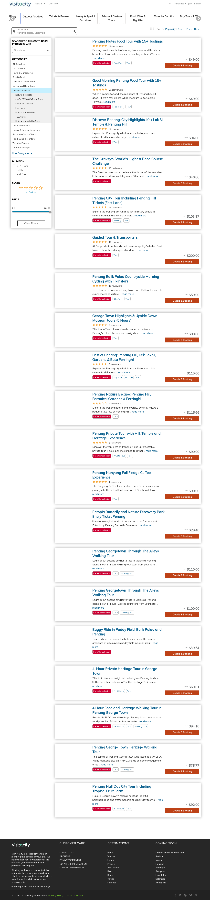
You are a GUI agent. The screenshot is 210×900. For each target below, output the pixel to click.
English (52, 3)
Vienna (111, 856)
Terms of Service (74, 895)
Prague (111, 864)
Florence (111, 882)
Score (181, 29)
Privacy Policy (55, 895)
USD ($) (39, 3)
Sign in (197, 3)
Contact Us (66, 852)
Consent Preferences (72, 867)
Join (190, 3)
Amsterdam (113, 867)
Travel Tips (179, 3)
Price (189, 29)
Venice (110, 879)
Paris (110, 852)
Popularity (170, 29)
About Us (65, 856)
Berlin (110, 871)
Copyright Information (73, 864)
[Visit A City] (20, 845)
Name (197, 29)
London (111, 860)
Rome (110, 875)
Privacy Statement (70, 860)
